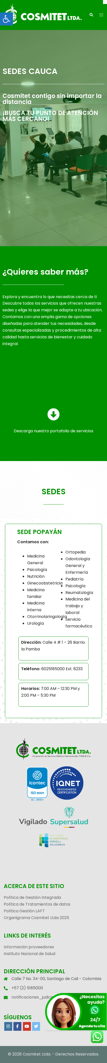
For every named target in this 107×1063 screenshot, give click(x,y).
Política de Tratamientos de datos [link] (37, 904)
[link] (6, 18)
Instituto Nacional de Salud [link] (29, 954)
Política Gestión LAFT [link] (24, 911)
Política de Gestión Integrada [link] (32, 897)
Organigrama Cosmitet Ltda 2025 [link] (36, 918)
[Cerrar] (105, 2)
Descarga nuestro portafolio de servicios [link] (53, 431)
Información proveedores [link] (29, 947)
